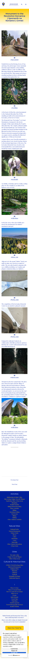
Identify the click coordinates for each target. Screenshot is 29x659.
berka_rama (15, 299)
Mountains (14, 538)
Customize (14, 648)
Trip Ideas (14, 601)
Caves (14, 540)
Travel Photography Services (14, 604)
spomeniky (15, 179)
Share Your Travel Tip (14, 628)
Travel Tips (14, 599)
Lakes (14, 537)
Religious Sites (15, 569)
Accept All (14, 652)
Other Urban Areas (14, 559)
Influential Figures (14, 578)
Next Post (14, 484)
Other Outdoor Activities (14, 519)
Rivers (14, 535)
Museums (14, 570)
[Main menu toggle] (25, 4)
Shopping (14, 503)
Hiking (14, 510)
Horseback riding (14, 512)
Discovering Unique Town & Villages (14, 499)
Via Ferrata (14, 514)
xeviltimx (15, 108)
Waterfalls (14, 542)
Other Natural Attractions (14, 544)
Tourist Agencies (14, 603)
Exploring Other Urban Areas (14, 501)
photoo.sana (15, 377)
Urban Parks (14, 546)
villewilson (15, 218)
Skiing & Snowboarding (14, 506)
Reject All (14, 650)
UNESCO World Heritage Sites (14, 565)
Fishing (14, 517)
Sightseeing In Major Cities (14, 497)
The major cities (14, 555)
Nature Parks (14, 533)
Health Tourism (14, 504)
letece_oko (15, 257)
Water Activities (14, 508)
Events (14, 595)
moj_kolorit (15, 59)
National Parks (14, 529)
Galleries (14, 572)
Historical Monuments (14, 567)
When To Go (14, 593)
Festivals (14, 574)
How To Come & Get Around (14, 591)
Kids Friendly (14, 597)
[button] (22, 4)
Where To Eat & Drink (14, 590)
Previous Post (14, 480)
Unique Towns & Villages (14, 557)
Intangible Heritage (14, 576)
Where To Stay (14, 588)
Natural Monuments (14, 531)
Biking (14, 516)
